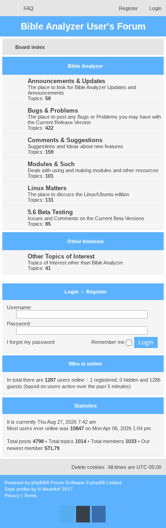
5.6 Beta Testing (50, 212)
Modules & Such (51, 164)
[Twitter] (67, 514)
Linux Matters (47, 188)
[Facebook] (99, 514)
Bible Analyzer (85, 66)
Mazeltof (51, 489)
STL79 (51, 448)
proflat (23, 489)
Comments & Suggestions (65, 140)
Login (72, 291)
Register (96, 291)
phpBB (38, 482)
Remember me (108, 342)
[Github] (83, 514)
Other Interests (85, 241)
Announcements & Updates (66, 81)
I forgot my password (30, 342)
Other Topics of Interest (61, 256)
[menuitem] (24, 8)
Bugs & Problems (53, 110)
